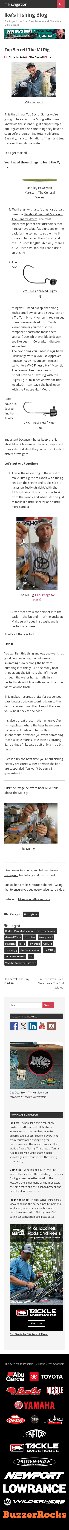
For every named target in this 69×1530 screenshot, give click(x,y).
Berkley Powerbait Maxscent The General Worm (39, 192)
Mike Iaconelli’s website (34, 899)
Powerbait (34, 944)
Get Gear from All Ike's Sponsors (29, 1092)
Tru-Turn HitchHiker (27, 317)
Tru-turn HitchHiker (15, 956)
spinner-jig (11, 950)
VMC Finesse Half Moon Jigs (40, 425)
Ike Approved (46, 937)
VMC (31, 956)
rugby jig (47, 944)
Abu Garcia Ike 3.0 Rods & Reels (29, 1334)
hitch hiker (29, 937)
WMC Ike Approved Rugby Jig (20, 963)
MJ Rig (22, 944)
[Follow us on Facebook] (14, 1026)
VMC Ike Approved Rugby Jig (40, 293)
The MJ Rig (26, 594)
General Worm (13, 937)
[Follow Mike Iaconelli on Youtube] (42, 1026)
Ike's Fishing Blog (25, 14)
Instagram (11, 875)
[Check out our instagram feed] (51, 1026)
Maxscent (10, 944)
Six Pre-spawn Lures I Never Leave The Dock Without (51, 983)
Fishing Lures (31, 914)
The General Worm (30, 950)
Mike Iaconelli (33, 102)
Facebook (25, 870)
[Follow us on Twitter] (23, 1026)
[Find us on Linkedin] (32, 1026)
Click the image (14, 787)
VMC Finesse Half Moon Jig (45, 365)
